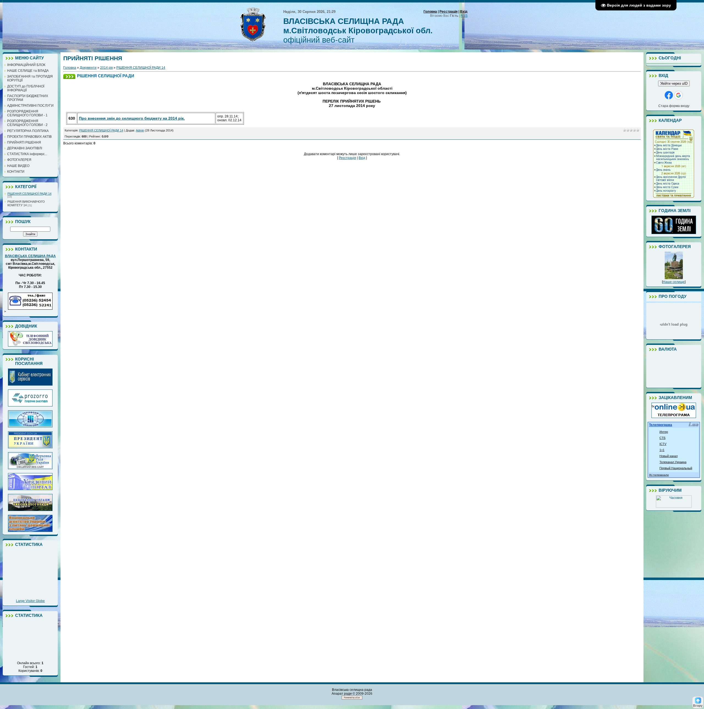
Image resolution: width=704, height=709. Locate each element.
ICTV (662, 444)
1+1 (661, 450)
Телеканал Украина (672, 462)
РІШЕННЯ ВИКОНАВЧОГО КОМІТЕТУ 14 (26, 203)
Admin (140, 130)
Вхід (464, 11)
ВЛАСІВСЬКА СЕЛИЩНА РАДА (30, 256)
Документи (88, 68)
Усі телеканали (659, 474)
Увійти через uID (674, 83)
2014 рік (106, 68)
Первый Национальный (675, 468)
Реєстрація (448, 11)
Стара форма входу (673, 106)
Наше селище (674, 282)
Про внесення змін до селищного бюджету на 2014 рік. (132, 118)
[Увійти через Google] (678, 95)
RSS (464, 16)
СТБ (662, 437)
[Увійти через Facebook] (669, 95)
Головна (430, 11)
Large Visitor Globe (30, 601)
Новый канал (668, 456)
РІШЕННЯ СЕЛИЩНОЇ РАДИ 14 (29, 193)
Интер (663, 431)
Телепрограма (660, 425)
